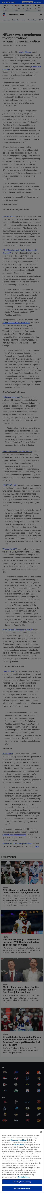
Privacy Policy (19, 1145)
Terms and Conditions (19, 1140)
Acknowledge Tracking (22, 1188)
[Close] (41, 1132)
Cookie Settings (23, 1177)
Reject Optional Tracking (22, 1182)
